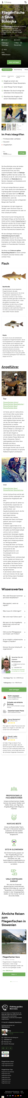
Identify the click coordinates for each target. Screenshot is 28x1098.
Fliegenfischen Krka (6, 1077)
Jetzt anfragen (14, 690)
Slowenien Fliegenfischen (15, 1022)
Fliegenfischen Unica (10, 402)
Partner (22, 1092)
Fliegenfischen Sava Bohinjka (13, 404)
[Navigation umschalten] (25, 2)
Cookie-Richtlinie (8, 1092)
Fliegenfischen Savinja (6, 1075)
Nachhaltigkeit (16, 1092)
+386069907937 (18, 667)
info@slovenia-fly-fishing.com (19, 665)
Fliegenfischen (20, 221)
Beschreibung (18, 69)
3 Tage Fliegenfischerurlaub (7, 1063)
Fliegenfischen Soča (10, 408)
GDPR (21, 1091)
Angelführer (10, 367)
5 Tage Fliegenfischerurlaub (7, 1065)
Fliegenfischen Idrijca (6, 1079)
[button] (24, 112)
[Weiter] (24, 941)
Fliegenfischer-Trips (11, 77)
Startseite (4, 76)
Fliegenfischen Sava (10, 406)
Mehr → (14, 974)
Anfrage (22, 153)
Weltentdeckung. (6, 1027)
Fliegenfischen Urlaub (8, 1061)
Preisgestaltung (7, 69)
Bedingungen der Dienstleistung (12, 1091)
